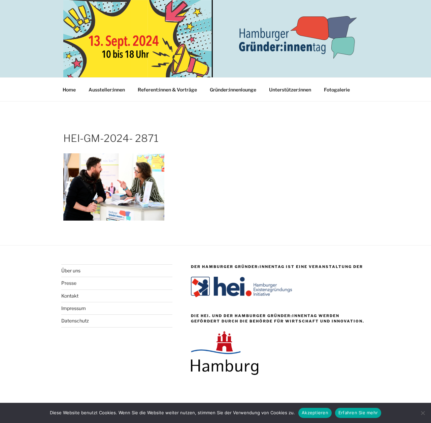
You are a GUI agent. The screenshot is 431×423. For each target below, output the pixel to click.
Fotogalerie (337, 89)
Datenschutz (75, 320)
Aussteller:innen (107, 89)
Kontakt (69, 296)
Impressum (73, 308)
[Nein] (422, 413)
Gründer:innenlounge (233, 89)
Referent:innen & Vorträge (167, 89)
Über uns (70, 270)
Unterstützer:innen (290, 89)
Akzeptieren (315, 412)
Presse (68, 283)
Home (69, 89)
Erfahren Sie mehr (358, 412)
